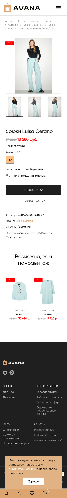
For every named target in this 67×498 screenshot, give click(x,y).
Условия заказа (46, 392)
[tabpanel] (19, 297)
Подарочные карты (16, 443)
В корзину (31, 189)
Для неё (48, 21)
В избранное (31, 201)
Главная (7, 21)
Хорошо (33, 481)
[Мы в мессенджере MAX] (11, 372)
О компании (11, 429)
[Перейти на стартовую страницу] (22, 7)
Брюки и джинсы (33, 24)
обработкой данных (22, 469)
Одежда (13, 24)
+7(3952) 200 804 (45, 435)
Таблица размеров (49, 397)
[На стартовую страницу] (13, 362)
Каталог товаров (28, 21)
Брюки (52, 24)
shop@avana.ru (44, 429)
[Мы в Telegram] (5, 372)
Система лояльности (11, 436)
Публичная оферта (49, 402)
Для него (9, 397)
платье (47, 314)
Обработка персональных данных (46, 410)
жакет (20, 314)
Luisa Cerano (24, 221)
